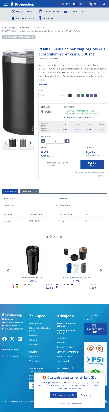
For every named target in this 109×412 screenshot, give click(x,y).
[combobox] (51, 95)
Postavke (85, 395)
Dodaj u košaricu (92, 164)
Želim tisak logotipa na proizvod (57, 164)
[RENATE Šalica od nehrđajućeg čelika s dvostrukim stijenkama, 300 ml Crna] (18, 92)
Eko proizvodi (63, 361)
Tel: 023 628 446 (10, 356)
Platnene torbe (75, 11)
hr (66, 3)
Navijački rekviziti (25, 11)
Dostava (33, 335)
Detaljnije (43, 84)
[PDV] (75, 4)
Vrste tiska (34, 361)
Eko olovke (48, 18)
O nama (33, 340)
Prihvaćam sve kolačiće (63, 395)
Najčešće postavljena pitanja (39, 329)
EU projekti (62, 338)
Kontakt (33, 344)
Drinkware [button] (24, 27)
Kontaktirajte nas (95, 331)
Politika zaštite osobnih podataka (69, 403)
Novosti (33, 352)
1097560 (75, 31)
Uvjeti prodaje (36, 323)
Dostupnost (28, 191)
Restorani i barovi (65, 356)
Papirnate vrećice (25, 18)
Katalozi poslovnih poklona (66, 325)
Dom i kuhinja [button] (9, 27)
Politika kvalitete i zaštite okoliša (38, 370)
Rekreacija (61, 342)
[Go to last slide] (6, 143)
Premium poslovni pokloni (66, 332)
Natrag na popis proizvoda (20, 36)
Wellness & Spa (51, 11)
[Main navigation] (6, 4)
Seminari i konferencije (67, 352)
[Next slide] (30, 143)
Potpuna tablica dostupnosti (79, 117)
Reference (34, 356)
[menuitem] (13, 143)
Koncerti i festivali (65, 347)
